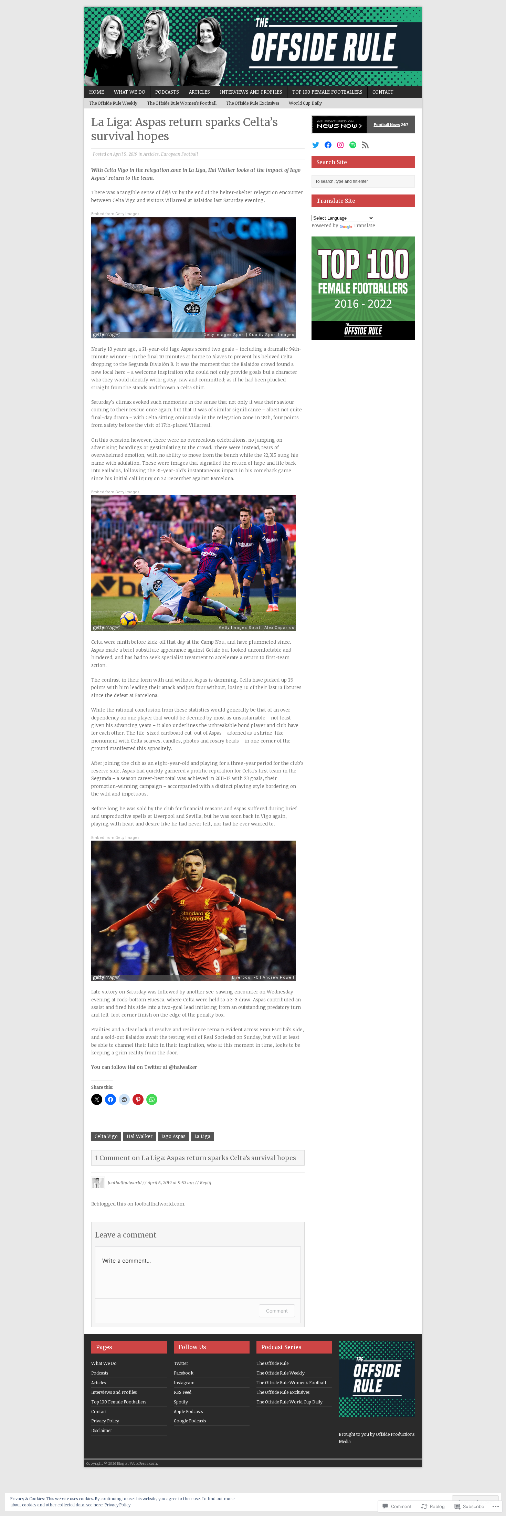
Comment (277, 1311)
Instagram (184, 1382)
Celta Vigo (106, 1136)
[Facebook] (328, 145)
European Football (179, 154)
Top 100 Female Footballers (327, 91)
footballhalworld (124, 1182)
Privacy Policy (105, 1421)
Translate (364, 225)
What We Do (129, 91)
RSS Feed (182, 1392)
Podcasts (167, 91)
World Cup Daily (305, 103)
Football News (387, 125)
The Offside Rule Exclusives (252, 103)
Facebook (183, 1373)
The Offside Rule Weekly (113, 103)
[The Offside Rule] (253, 46)
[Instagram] (340, 145)
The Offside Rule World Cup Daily (289, 1402)
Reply (205, 1182)
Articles (199, 91)
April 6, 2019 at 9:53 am (171, 1182)
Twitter (181, 1363)
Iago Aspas (173, 1136)
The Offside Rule (272, 1363)
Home (96, 91)
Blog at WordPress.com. (137, 1463)
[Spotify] (353, 145)
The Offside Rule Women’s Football (182, 103)
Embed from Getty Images (115, 214)
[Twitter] (316, 145)
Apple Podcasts (188, 1411)
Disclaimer (101, 1430)
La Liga (202, 1136)
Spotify (181, 1402)
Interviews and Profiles (251, 91)
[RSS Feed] (365, 145)
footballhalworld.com (159, 1203)
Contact (382, 91)
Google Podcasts (190, 1421)
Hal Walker (139, 1136)
